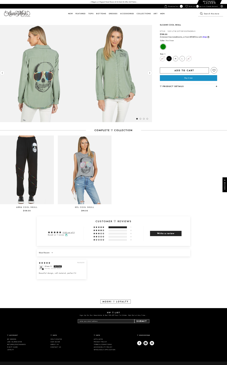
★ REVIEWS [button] (225, 184)
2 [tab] (140, 119)
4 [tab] (147, 119)
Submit (141, 321)
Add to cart (184, 70)
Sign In (201, 6)
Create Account (212, 6)
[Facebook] (139, 343)
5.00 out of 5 (69, 232)
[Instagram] (145, 343)
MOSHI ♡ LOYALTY (115, 301)
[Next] (149, 73)
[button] (214, 70)
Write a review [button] (165, 233)
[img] (44, 263)
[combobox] (210, 13)
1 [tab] (137, 119)
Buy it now (188, 78)
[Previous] (2, 73)
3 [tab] (144, 119)
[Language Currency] (221, 6)
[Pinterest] (152, 343)
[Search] (210, 13)
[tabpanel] (38, 73)
